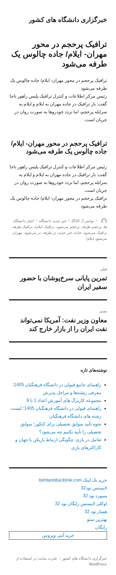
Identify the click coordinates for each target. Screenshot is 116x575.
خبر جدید (65, 233)
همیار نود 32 (95, 511)
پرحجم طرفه (92, 227)
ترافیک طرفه (23, 227)
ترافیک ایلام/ (44, 227)
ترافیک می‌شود (95, 233)
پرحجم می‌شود (68, 227)
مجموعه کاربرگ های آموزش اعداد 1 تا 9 (63, 400)
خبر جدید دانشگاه (52, 221)
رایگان (101, 527)
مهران (17, 233)
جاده (77, 233)
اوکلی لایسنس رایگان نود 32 (81, 503)
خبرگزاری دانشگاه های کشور (68, 19)
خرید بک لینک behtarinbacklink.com (73, 480)
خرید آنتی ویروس (58, 535)
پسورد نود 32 (95, 495)
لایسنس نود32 (94, 488)
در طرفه (49, 233)
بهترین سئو (97, 519)
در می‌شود (32, 233)
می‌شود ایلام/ (96, 238)
